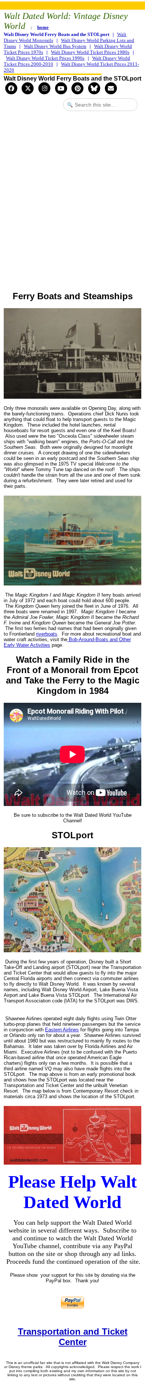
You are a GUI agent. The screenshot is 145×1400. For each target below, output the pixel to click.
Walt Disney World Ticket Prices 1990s (45, 58)
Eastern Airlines (62, 1029)
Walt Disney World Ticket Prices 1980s (90, 52)
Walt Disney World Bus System (55, 46)
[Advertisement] (72, 205)
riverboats (46, 634)
